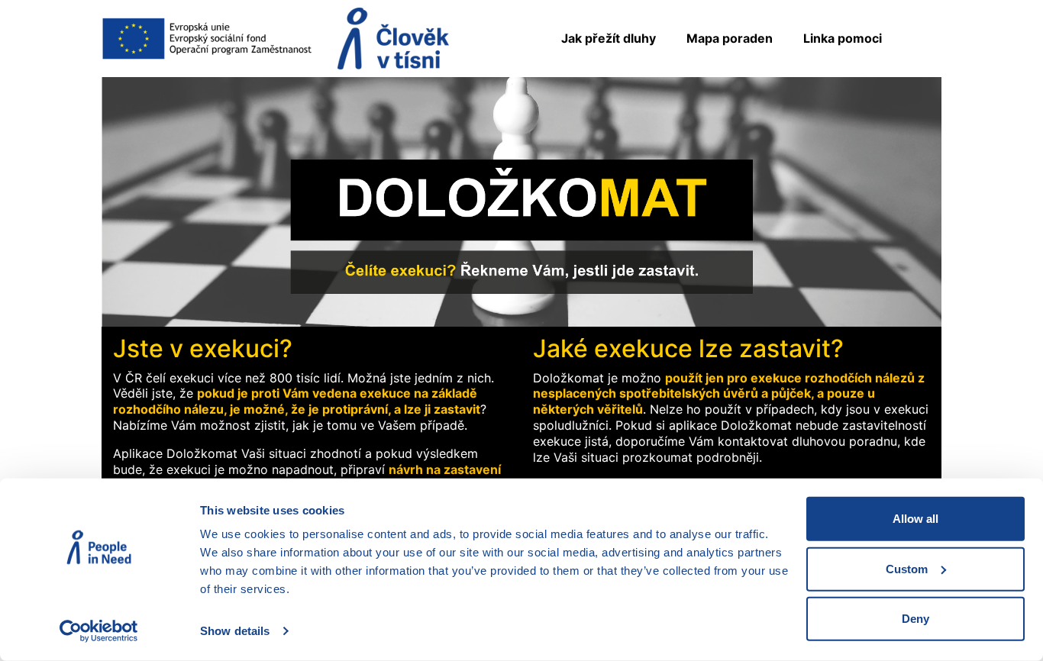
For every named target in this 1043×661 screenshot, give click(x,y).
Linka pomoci (842, 38)
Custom (907, 568)
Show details (235, 630)
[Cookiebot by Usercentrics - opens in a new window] (99, 631)
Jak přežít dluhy (608, 38)
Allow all (915, 518)
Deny (915, 618)
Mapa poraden (729, 38)
